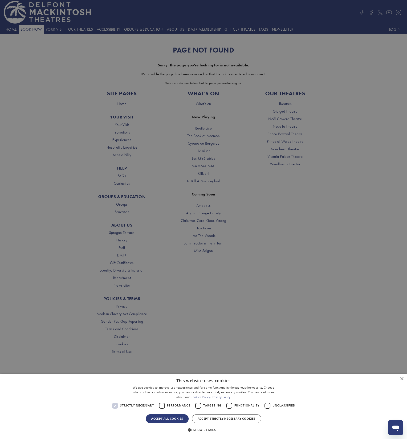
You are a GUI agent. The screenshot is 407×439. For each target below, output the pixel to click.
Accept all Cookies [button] (167, 419)
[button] (203, 430)
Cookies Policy (200, 397)
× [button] (401, 379)
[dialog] (203, 406)
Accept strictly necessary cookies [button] (227, 419)
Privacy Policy (221, 397)
